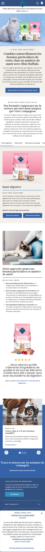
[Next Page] (39, 453)
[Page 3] (25, 453)
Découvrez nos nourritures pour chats (22, 90)
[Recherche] (37, 3)
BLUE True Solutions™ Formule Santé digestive (26, 382)
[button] (2, 3)
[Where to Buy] (42, 3)
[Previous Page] (6, 453)
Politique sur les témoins (22, 539)
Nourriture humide (33, 215)
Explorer (24, 11)
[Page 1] (20, 453)
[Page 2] (22, 453)
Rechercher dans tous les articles (22, 470)
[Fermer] (41, 513)
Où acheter (14, 494)
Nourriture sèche (12, 215)
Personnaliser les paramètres (21, 548)
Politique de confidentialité (22, 515)
